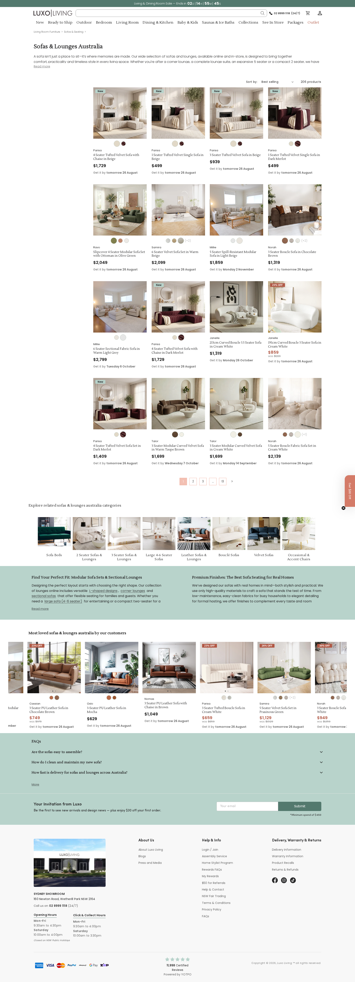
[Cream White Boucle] (297, 241)
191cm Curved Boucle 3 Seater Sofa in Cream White (294, 345)
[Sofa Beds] (54, 533)
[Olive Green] (114, 241)
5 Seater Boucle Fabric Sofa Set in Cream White (292, 448)
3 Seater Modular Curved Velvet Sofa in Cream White (236, 448)
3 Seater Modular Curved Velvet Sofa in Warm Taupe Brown (178, 448)
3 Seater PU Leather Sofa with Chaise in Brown (146, 705)
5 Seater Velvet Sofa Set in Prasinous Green (258, 710)
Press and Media (150, 863)
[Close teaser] (343, 508)
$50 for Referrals (213, 883)
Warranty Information (287, 856)
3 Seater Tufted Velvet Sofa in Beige (235, 155)
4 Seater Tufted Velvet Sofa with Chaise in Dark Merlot (175, 351)
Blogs (142, 856)
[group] (35, 667)
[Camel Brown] (174, 241)
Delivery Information (286, 850)
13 (222, 481)
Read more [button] (42, 66)
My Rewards (210, 876)
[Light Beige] (126, 241)
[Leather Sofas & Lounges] (194, 533)
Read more (40, 609)
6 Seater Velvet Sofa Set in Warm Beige (175, 254)
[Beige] (117, 144)
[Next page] (232, 481)
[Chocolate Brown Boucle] (285, 241)
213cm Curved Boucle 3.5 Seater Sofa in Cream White (235, 345)
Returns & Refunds (285, 870)
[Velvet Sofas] (263, 533)
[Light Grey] (210, 697)
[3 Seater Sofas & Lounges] (124, 533)
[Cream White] (181, 434)
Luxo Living (284, 963)
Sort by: (251, 82)
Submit (299, 806)
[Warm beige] (181, 241)
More (35, 784)
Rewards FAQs (212, 870)
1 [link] (183, 481)
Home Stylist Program (217, 863)
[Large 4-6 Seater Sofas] (159, 533)
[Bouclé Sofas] (228, 533)
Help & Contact (213, 889)
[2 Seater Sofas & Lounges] (89, 533)
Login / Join (210, 850)
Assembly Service (214, 856)
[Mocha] (32, 697)
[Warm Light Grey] (233, 241)
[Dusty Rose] (120, 241)
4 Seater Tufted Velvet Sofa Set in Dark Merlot (117, 448)
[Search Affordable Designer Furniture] (262, 13)
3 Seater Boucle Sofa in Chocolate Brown (292, 254)
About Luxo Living (150, 850)
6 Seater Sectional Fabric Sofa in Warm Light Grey (116, 351)
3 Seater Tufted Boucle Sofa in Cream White (204, 710)
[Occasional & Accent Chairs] (298, 533)
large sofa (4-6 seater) (63, 601)
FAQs (205, 916)
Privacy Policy (211, 909)
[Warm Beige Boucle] (291, 241)
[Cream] (168, 241)
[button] (319, 13)
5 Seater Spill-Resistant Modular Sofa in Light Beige (233, 254)
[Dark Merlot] (123, 144)
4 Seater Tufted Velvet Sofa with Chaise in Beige (116, 157)
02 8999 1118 (58, 906)
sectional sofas (44, 596)
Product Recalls (283, 863)
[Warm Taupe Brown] (175, 434)
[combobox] (171, 13)
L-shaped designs (103, 590)
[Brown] (95, 697)
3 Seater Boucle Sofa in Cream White (319, 710)
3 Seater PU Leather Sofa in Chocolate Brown (29, 710)
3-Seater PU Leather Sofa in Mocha (87, 710)
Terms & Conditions (216, 903)
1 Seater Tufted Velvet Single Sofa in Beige (178, 157)
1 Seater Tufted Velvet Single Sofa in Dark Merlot (294, 157)
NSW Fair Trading (214, 896)
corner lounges (133, 590)
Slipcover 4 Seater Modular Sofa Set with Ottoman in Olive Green (119, 254)
